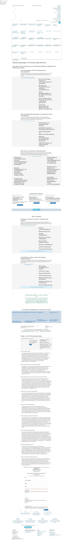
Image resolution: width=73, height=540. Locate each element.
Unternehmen (59, 6)
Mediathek (59, 14)
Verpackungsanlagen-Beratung (56, 8)
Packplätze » (40, 312)
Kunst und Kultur (39, 534)
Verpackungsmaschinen (27, 447)
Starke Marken (59, 15)
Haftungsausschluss (52, 533)
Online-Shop (59, 17)
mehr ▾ (60, 13)
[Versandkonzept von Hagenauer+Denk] (36, 156)
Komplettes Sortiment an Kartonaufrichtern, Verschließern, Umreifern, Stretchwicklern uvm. (17, 322)
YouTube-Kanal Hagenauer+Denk (41, 531)
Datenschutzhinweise (52, 532)
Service (60, 11)
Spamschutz (35, 500)
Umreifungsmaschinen (33, 370)
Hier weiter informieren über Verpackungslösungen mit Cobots (36, 251)
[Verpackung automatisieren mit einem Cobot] (28, 225)
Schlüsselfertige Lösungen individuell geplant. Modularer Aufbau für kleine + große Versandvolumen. (30, 322)
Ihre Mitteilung (27, 490)
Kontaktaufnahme (36, 209)
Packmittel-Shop (39, 532)
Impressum (51, 531)
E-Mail (46, 328)
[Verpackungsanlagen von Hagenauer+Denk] (28, 120)
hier (29, 465)
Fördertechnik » (54, 312)
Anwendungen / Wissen (57, 12)
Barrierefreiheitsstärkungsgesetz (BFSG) (55, 534)
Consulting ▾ (59, 7)
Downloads (59, 16)
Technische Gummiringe (57, 18)
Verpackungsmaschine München (29, 531)
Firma (25, 477)
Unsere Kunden (58, 9)
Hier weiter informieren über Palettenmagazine (36, 287)
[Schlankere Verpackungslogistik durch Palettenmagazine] (28, 264)
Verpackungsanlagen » (31, 313)
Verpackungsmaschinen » (19, 313)
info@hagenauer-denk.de (57, 21)
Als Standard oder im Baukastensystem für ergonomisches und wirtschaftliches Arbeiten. (42, 320)
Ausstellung (38, 535)
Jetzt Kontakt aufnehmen (28, 527)
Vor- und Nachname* (28, 480)
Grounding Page (52, 535)
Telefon (26, 483)
